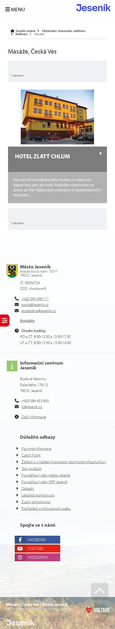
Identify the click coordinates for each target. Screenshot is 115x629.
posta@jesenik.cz (34, 304)
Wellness (22, 34)
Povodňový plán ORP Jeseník (44, 481)
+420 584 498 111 (35, 298)
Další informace (33, 416)
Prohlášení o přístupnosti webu (46, 508)
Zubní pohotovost (36, 501)
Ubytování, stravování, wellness (63, 31)
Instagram (38, 557)
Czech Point (31, 455)
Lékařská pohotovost (38, 495)
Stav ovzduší (31, 468)
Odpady (27, 488)
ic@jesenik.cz (31, 406)
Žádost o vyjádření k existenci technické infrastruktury (63, 461)
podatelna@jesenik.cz (38, 310)
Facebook (37, 539)
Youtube (36, 548)
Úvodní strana (93, 7)
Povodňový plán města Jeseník (45, 475)
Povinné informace (36, 448)
